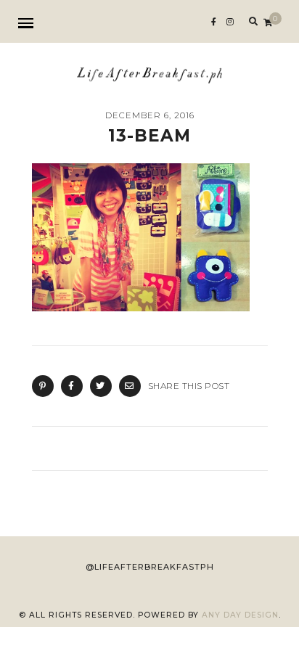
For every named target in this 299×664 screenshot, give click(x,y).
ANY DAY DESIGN (240, 615)
